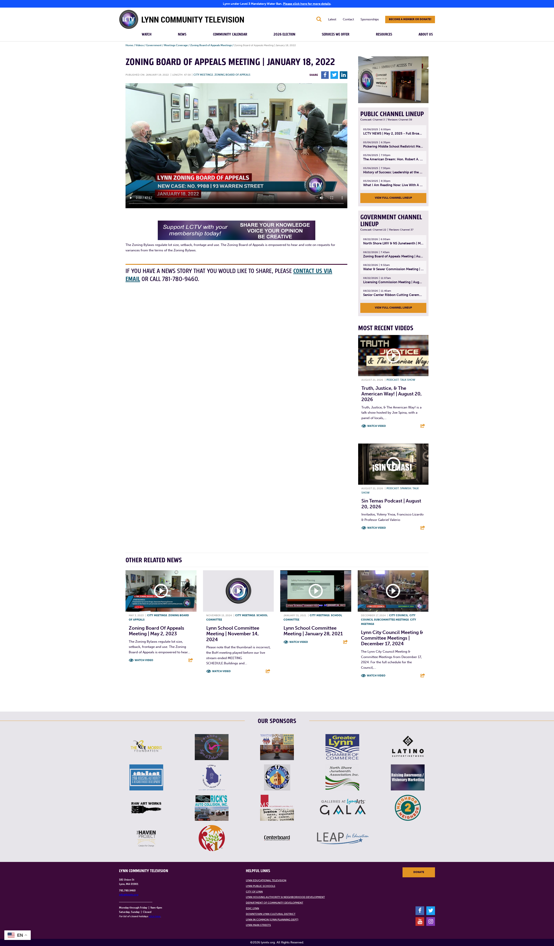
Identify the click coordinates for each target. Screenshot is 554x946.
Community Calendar (230, 34)
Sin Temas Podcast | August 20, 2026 (391, 503)
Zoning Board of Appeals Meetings (211, 45)
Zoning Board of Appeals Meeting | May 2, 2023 (156, 631)
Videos (139, 45)
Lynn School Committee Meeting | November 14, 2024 (232, 633)
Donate (418, 872)
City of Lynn (254, 891)
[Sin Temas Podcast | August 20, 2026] (393, 464)
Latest (332, 19)
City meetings (203, 74)
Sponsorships (370, 19)
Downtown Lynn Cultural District (270, 913)
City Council (398, 615)
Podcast (393, 379)
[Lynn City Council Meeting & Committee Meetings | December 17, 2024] (393, 591)
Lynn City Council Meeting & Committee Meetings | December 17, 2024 (392, 638)
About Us (426, 34)
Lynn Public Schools (260, 885)
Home (129, 45)
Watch (146, 34)
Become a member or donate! (410, 19)
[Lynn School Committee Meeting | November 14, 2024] (238, 591)
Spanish (405, 488)
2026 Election (284, 34)
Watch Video (376, 425)
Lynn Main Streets (258, 924)
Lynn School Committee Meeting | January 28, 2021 (313, 631)
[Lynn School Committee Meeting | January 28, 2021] (315, 591)
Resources (384, 34)
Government (154, 45)
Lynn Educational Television (266, 880)
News (182, 34)
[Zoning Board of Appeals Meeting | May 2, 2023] (161, 591)
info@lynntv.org (128, 894)
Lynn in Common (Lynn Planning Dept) (272, 919)
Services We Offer (335, 34)
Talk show (407, 379)
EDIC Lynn (252, 908)
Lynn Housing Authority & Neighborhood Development (285, 897)
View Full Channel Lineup (393, 197)
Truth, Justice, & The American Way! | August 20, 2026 (391, 394)
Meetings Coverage (176, 45)
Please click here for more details (306, 4)
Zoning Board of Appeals (232, 74)
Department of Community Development (274, 902)
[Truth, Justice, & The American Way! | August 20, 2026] (393, 355)
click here (155, 916)
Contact (348, 19)
